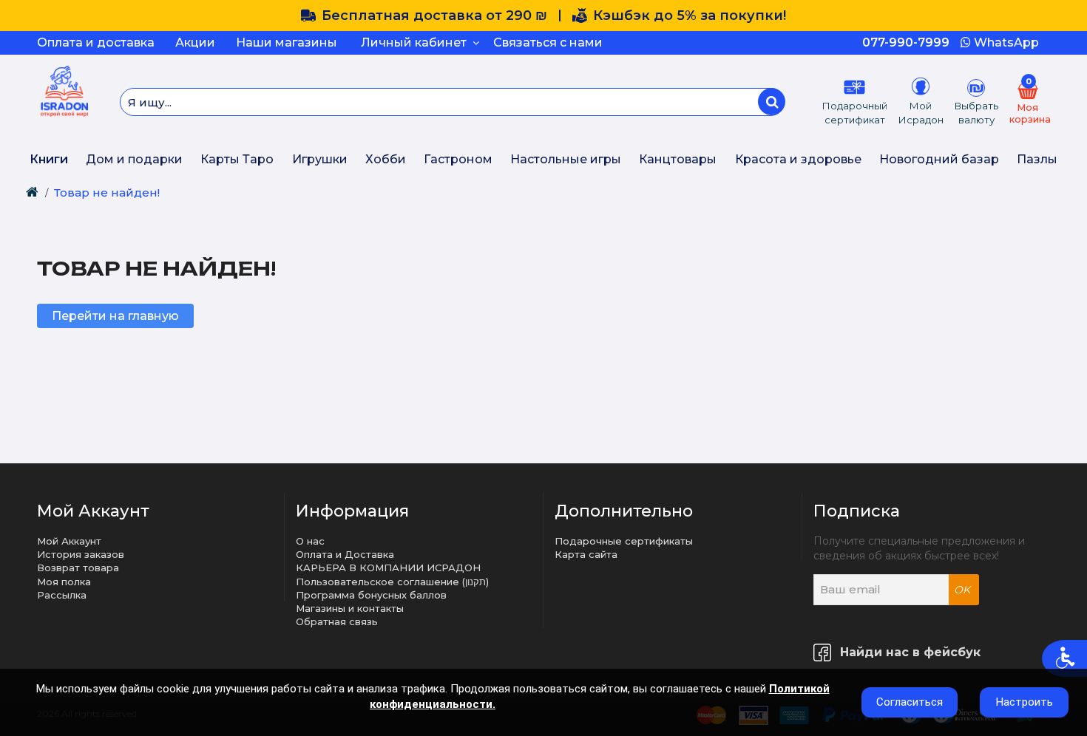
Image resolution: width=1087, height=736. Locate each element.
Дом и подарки (134, 159)
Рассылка (62, 595)
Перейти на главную (115, 316)
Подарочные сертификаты (624, 541)
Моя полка (64, 581)
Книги (49, 159)
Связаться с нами (548, 42)
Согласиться (909, 702)
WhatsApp (1005, 42)
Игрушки (320, 159)
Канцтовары (678, 159)
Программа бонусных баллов (371, 595)
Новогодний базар (939, 159)
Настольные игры (565, 159)
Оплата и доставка (96, 42)
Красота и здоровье (798, 159)
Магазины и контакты (350, 608)
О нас (310, 541)
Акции (195, 42)
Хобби (385, 159)
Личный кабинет (417, 42)
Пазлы (1037, 159)
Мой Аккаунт (69, 541)
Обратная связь (337, 621)
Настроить (1024, 702)
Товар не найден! (107, 192)
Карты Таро (237, 159)
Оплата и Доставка (345, 554)
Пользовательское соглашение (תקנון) (392, 581)
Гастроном (458, 159)
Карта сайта (586, 554)
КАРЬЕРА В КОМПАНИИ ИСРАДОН (388, 567)
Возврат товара (78, 567)
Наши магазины (286, 42)
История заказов (80, 554)
